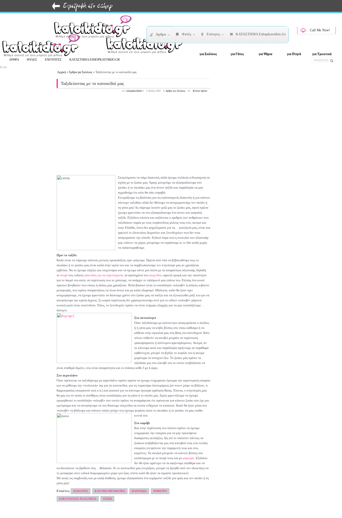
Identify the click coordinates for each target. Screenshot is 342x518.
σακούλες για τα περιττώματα (103, 275)
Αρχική (61, 72)
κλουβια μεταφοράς (110, 490)
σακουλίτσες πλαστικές (77, 498)
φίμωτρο (188, 458)
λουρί (64, 275)
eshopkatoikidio (134, 90)
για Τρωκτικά (321, 54)
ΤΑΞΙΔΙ (107, 498)
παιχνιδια (139, 490)
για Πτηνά (294, 54)
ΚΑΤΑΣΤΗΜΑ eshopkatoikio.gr (94, 59)
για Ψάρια (265, 54)
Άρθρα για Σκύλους (80, 72)
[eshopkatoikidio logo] (146, 44)
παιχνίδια (155, 275)
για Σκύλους (208, 54)
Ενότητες (53, 59)
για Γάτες (237, 54)
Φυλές (32, 59)
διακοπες (80, 490)
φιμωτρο (160, 490)
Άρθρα (14, 59)
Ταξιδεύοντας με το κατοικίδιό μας (92, 83)
